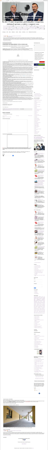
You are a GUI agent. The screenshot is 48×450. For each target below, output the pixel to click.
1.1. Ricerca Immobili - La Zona (38, 360)
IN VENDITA (36, 292)
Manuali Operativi (19, 28)
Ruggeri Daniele (36, 125)
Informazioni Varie (33, 27)
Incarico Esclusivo (37, 322)
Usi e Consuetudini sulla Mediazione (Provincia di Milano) (41, 176)
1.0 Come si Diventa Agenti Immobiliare (39, 359)
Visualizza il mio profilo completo (7, 435)
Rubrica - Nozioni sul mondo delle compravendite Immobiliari (39, 299)
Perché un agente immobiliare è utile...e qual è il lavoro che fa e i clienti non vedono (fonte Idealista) (39, 137)
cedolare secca (39, 312)
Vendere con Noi (37, 132)
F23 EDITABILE (36, 346)
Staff (36, 195)
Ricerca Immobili (37, 124)
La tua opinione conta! (37, 93)
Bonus (22, 25)
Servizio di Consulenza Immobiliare (40, 199)
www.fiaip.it (24, 443)
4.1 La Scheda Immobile (37, 370)
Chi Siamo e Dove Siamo (38, 266)
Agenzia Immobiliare (37, 317)
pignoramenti (36, 133)
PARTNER (39, 256)
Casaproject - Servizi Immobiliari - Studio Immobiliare (14, 430)
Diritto (35, 26)
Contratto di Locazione (6, 26)
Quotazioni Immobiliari (37, 343)
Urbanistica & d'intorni (42, 306)
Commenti (36, 390)
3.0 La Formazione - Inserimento (38, 368)
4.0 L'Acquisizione (37, 369)
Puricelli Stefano (36, 123)
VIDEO (44, 310)
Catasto (25, 25)
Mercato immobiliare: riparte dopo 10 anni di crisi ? (41, 159)
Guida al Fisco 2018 (37, 335)
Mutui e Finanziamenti (32, 28)
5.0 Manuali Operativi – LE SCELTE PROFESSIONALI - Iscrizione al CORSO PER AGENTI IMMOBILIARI (41, 231)
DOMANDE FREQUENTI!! (38, 262)
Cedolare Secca (39, 251)
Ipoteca (8, 28)
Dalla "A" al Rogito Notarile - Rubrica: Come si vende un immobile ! (22, 26)
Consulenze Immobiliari (38, 25)
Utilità (10, 29)
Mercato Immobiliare (25, 28)
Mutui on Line (36, 345)
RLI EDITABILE (36, 347)
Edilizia (17, 27)
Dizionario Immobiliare (6, 27)
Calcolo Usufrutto (37, 338)
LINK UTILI (11, 28)
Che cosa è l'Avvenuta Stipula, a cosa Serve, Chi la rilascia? (41, 154)
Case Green (43, 312)
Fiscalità (20, 27)
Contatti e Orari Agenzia (37, 267)
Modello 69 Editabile (37, 337)
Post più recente (5, 115)
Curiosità (11, 26)
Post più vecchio (30, 115)
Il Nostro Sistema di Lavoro (41, 216)
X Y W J (42, 378)
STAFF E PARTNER (37, 126)
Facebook (36, 274)
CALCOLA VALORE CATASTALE (38, 344)
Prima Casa (42, 28)
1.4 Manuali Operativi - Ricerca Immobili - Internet (41, 236)
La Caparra (36, 323)
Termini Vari (43, 296)
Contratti (43, 25)
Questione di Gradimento (38, 96)
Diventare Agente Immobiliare (41, 26)
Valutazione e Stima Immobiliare (38, 327)
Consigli (33, 25)
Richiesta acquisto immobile (38, 94)
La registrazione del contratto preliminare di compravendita (41, 170)
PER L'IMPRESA (37, 293)
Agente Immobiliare (9, 25)
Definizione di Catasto (37, 321)
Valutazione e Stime (37, 131)
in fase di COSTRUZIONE (38, 358)
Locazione (15, 28)
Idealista (36, 113)
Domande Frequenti (12, 27)
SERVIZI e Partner (40, 204)
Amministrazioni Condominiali (17, 25)
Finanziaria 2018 (36, 310)
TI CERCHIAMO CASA (37, 265)
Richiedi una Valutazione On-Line (38, 95)
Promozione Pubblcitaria (37, 122)
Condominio (29, 25)
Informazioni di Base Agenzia (38, 115)
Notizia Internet (38, 28)
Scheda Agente (35, 312)
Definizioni (32, 26)
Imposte (28, 27)
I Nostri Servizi (25, 27)
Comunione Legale (40, 241)
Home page (17, 115)
